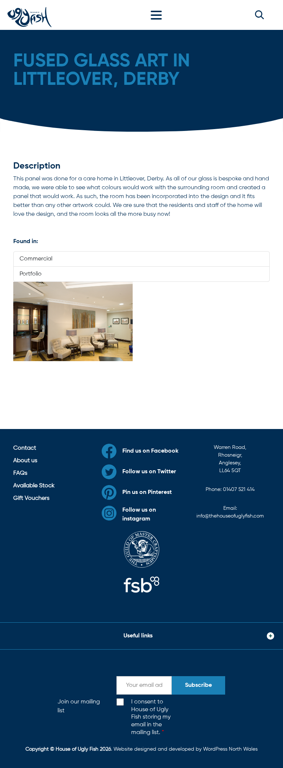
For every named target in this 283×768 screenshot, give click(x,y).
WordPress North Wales (230, 749)
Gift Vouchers (31, 498)
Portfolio (31, 274)
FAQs (20, 473)
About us (25, 461)
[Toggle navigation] (158, 14)
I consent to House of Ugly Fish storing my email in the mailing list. (151, 717)
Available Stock (34, 486)
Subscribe (198, 685)
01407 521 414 (239, 489)
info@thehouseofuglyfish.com (230, 516)
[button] (259, 14)
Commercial (36, 259)
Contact (24, 448)
